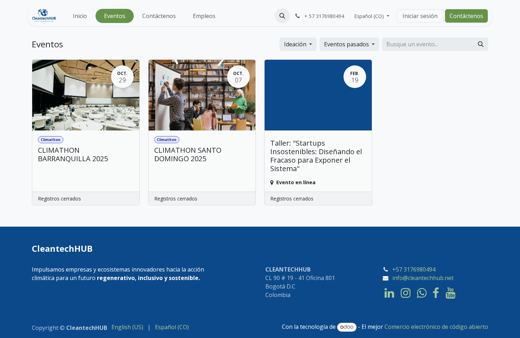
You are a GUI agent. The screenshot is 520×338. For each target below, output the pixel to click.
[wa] (421, 293)
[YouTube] (450, 293)
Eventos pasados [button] (347, 44)
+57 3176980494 (413, 269)
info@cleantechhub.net (422, 278)
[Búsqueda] (480, 44)
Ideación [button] (296, 44)
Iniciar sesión (420, 16)
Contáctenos (466, 16)
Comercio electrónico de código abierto (436, 327)
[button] (282, 15)
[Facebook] (435, 293)
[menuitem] (80, 16)
